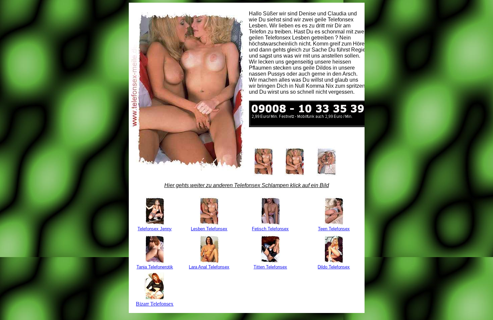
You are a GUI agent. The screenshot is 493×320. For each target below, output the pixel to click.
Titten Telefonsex (270, 266)
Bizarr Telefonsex (154, 304)
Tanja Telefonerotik (154, 266)
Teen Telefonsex (334, 228)
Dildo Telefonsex (334, 266)
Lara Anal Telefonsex (209, 266)
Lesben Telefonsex (209, 228)
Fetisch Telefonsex (270, 228)
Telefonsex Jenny (155, 228)
